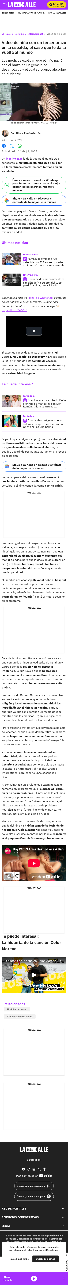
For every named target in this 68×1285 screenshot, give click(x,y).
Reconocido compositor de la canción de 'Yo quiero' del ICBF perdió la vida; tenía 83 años (43, 282)
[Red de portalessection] (63, 1208)
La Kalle (6, 34)
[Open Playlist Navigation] (64, 1278)
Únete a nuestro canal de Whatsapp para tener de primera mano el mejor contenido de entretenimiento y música (36, 185)
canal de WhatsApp (40, 297)
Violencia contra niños (19, 1016)
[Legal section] (63, 1226)
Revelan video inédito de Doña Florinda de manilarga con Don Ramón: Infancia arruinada (44, 403)
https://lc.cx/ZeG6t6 (14, 310)
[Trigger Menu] (5, 4)
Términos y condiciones (19, 1238)
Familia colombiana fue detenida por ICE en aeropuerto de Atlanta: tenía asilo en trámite (44, 262)
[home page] (34, 1149)
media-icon (34, 1278)
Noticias (19, 34)
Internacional (35, 34)
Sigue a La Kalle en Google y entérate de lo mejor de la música (36, 466)
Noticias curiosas (17, 1009)
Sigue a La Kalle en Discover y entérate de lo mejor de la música (34, 200)
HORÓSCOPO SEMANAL (31, 12)
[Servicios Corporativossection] (63, 1217)
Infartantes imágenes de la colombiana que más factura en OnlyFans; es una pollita (43, 423)
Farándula (29, 395)
